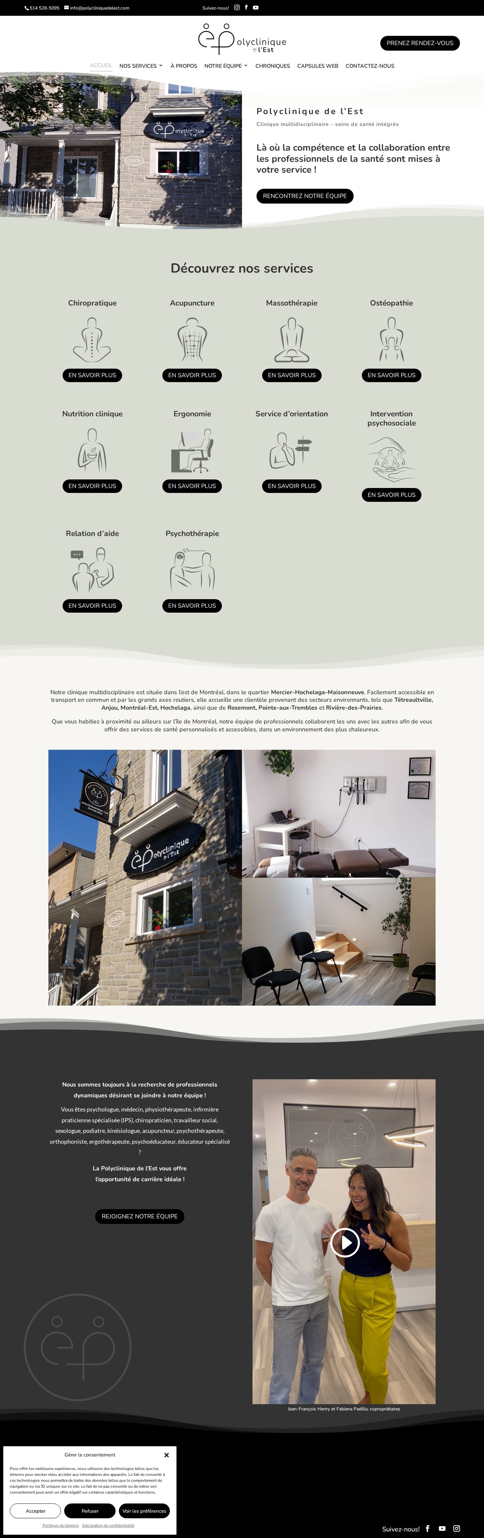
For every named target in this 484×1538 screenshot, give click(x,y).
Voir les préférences (144, 1511)
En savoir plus (92, 375)
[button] (166, 1455)
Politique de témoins (60, 1525)
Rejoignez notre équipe (140, 1216)
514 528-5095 (44, 8)
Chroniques (272, 66)
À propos (184, 66)
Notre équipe (223, 66)
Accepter (35, 1511)
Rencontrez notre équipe (305, 196)
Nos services (138, 66)
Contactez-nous (370, 66)
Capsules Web (317, 66)
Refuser (90, 1511)
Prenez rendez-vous (420, 43)
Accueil (101, 65)
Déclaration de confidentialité (108, 1525)
